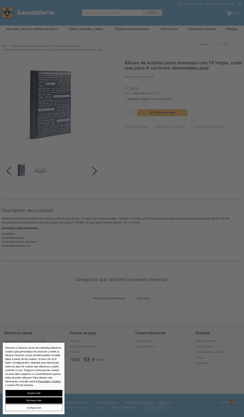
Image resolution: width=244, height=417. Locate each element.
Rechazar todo (34, 400)
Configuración (34, 407)
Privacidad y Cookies (49, 381)
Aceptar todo (34, 393)
